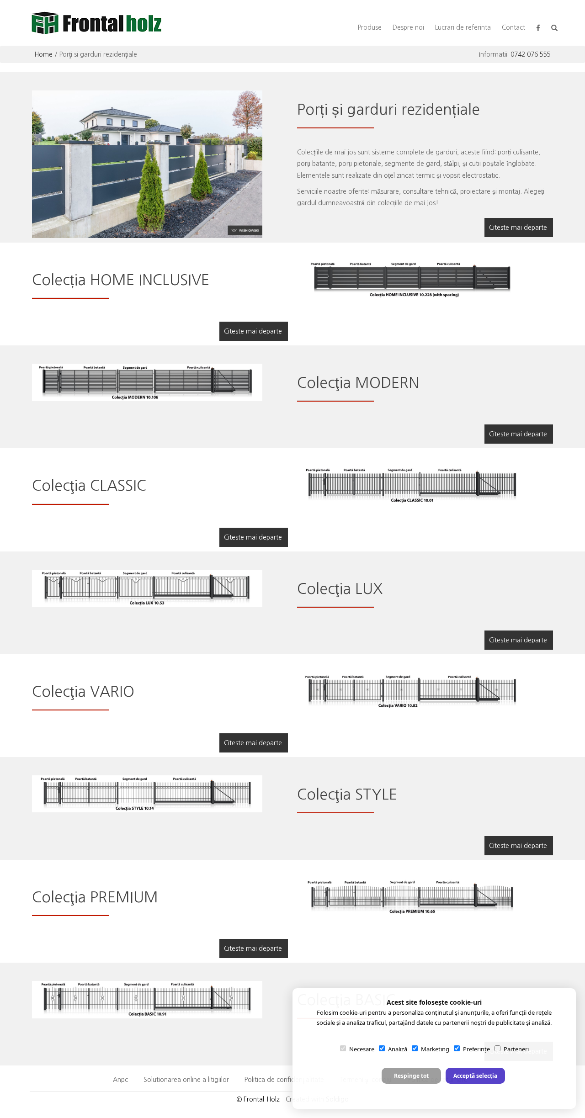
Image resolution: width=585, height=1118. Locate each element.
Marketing (435, 1049)
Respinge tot (411, 1076)
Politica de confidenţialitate (284, 1079)
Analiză (397, 1049)
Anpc (120, 1079)
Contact (513, 27)
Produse (370, 27)
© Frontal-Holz (258, 1099)
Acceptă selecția (475, 1076)
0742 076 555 (531, 54)
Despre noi (408, 27)
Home (43, 54)
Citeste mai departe (518, 227)
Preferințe (476, 1049)
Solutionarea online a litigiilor (186, 1079)
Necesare (361, 1049)
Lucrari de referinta (463, 27)
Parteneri (516, 1049)
